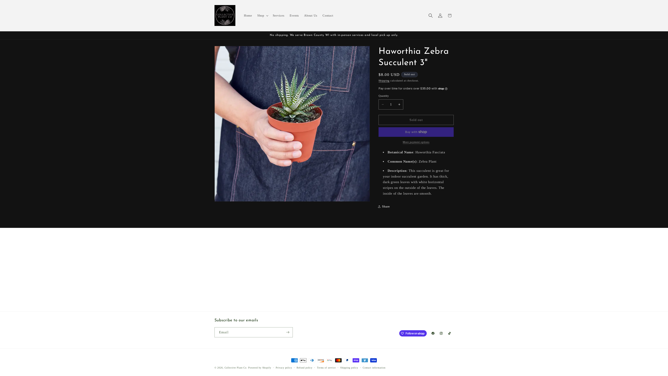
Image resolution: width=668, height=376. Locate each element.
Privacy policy (284, 367)
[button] (262, 15)
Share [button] (386, 206)
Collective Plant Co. (236, 367)
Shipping (384, 80)
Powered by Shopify (259, 367)
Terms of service (326, 367)
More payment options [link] (416, 142)
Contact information (374, 367)
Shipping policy (349, 367)
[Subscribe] (288, 332)
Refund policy (304, 367)
